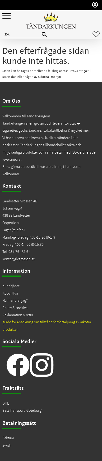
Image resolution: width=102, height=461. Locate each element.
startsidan (9, 77)
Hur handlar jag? (15, 300)
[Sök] (44, 34)
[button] (6, 16)
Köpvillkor (10, 293)
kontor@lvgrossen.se (18, 259)
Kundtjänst (10, 286)
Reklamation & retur (17, 315)
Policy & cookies (14, 308)
